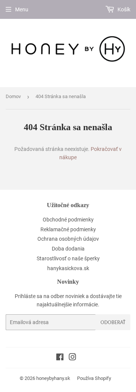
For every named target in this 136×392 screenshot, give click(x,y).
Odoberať (112, 322)
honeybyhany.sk (53, 378)
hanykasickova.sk (68, 268)
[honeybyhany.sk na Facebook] (60, 358)
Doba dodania (68, 249)
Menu (21, 9)
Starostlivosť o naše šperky (68, 258)
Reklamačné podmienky (68, 229)
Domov (13, 96)
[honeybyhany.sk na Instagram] (72, 358)
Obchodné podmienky (68, 220)
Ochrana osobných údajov (68, 239)
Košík (123, 9)
